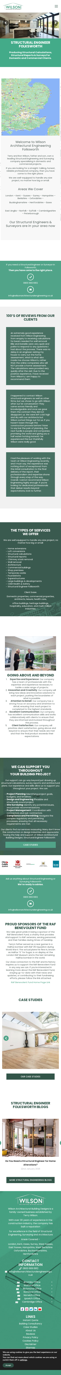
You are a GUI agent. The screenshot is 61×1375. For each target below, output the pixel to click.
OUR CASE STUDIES (30, 1076)
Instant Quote (30, 1320)
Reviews (30, 1334)
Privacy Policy (30, 1337)
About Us (31, 1330)
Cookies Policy (30, 1340)
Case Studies (30, 1327)
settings (23, 1360)
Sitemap (30, 1347)
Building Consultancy (30, 1323)
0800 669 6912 (30, 282)
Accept (8, 1365)
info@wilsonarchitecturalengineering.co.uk (30, 295)
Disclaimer (30, 1344)
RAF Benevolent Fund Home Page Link (30, 982)
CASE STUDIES (30, 844)
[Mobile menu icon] (56, 6)
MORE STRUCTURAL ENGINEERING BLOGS (30, 1180)
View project (30, 1040)
